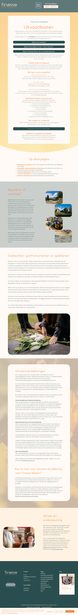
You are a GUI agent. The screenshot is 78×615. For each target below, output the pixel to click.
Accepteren (70, 611)
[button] (38, 5)
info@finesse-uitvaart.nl (47, 139)
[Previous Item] (61, 579)
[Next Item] (72, 579)
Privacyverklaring (46, 607)
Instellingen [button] (50, 611)
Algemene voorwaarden (33, 607)
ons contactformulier (57, 549)
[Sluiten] (76, 611)
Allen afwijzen (59, 611)
